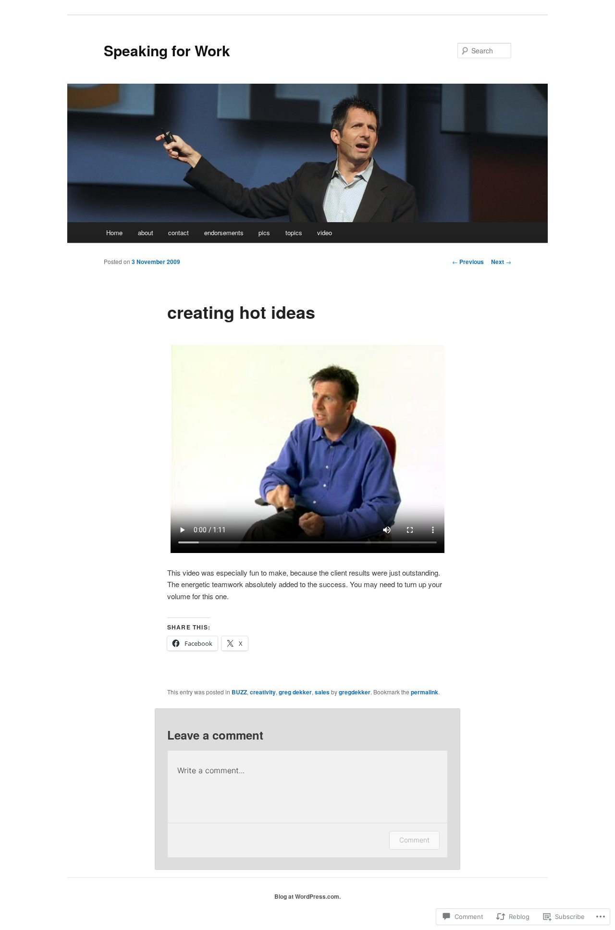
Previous (468, 261)
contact (178, 232)
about (145, 232)
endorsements (224, 232)
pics (264, 232)
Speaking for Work (167, 50)
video (324, 232)
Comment (414, 840)
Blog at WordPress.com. (307, 896)
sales (322, 692)
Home (114, 232)
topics (293, 232)
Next (501, 261)
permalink (424, 692)
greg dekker (295, 692)
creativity (263, 692)
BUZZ (239, 692)
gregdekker (354, 692)
